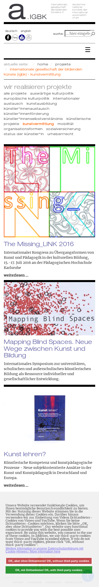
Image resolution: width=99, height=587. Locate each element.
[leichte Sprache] (22, 37)
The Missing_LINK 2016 (39, 243)
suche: (58, 33)
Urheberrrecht (60, 134)
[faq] (15, 37)
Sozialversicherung (63, 129)
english (26, 31)
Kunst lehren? (25, 453)
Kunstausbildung (42, 103)
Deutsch (11, 31)
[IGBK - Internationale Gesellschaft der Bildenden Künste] (49, 13)
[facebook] (8, 37)
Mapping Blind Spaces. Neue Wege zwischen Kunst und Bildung (48, 348)
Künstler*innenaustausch (27, 108)
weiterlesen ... (16, 275)
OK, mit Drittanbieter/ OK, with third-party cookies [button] (48, 570)
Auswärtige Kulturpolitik (52, 93)
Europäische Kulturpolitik (27, 98)
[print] (29, 37)
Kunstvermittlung (38, 124)
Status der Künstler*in (24, 134)
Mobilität (66, 124)
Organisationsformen (23, 129)
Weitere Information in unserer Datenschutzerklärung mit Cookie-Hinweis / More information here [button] (44, 550)
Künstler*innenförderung (26, 114)
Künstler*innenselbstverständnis (33, 119)
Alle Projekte (15, 93)
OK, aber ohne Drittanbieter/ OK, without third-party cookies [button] (48, 560)
